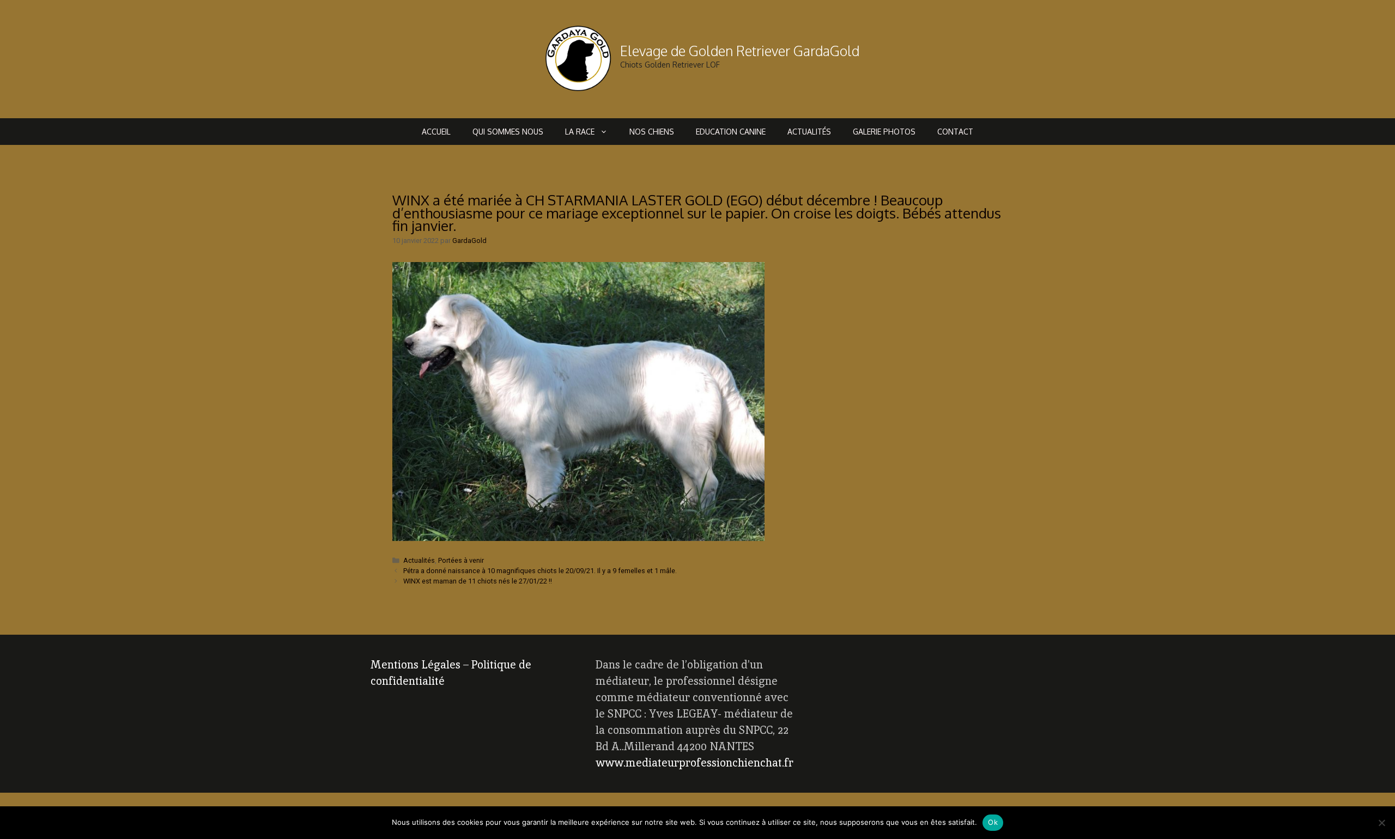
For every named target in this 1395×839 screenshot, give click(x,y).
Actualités (809, 131)
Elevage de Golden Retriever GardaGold (739, 50)
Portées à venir (461, 560)
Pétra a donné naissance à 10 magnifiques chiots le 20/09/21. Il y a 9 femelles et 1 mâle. (540, 571)
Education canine (731, 131)
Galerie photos (884, 131)
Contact (955, 131)
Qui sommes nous (507, 131)
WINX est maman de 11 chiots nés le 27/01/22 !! (477, 581)
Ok (993, 822)
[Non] (1381, 822)
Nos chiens (651, 131)
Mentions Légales (415, 665)
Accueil (436, 131)
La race (580, 131)
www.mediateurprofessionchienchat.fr (694, 763)
